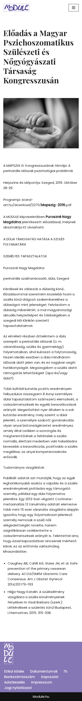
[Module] (16, 7)
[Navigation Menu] (73, 7)
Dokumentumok (44, 671)
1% (65, 671)
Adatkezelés (14, 682)
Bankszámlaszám (19, 677)
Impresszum (41, 682)
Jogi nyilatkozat (18, 687)
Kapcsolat (50, 677)
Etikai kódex (14, 671)
